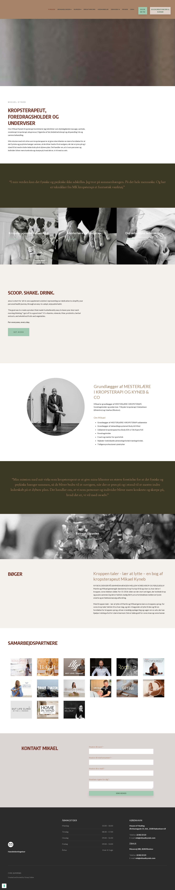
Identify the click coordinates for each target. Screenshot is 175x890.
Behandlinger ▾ (64, 9)
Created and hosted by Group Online (21, 877)
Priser (125, 9)
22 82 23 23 (141, 835)
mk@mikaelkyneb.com (145, 838)
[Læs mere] (74, 668)
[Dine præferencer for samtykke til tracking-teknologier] (4, 886)
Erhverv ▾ (115, 9)
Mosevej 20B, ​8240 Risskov (141, 849)
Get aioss (18, 332)
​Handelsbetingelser (16, 851)
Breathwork (89, 9)
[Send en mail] (14, 844)
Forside (51, 9)
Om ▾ (132, 9)
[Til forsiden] (12, 9)
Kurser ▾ (77, 9)
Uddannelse (103, 9)
